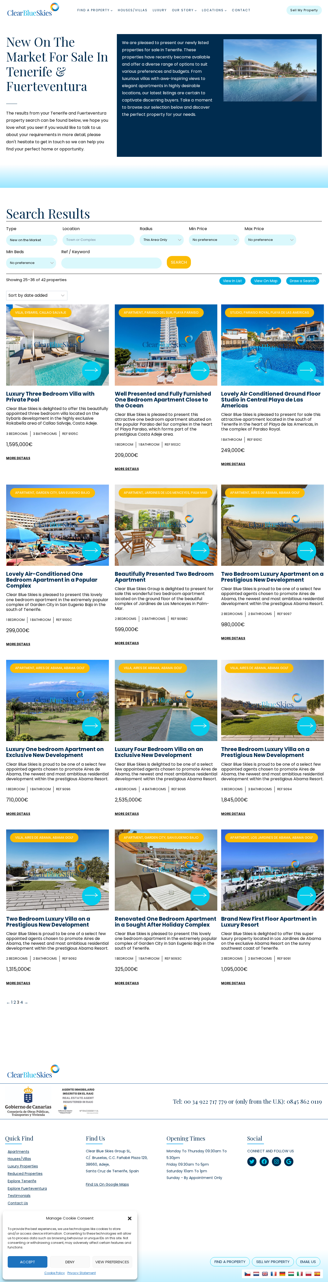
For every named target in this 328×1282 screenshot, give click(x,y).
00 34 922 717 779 (205, 1101)
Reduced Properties (25, 1173)
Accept (27, 1262)
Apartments (18, 1151)
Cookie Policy (54, 1273)
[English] (265, 1273)
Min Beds (15, 252)
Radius (146, 229)
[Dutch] (256, 1273)
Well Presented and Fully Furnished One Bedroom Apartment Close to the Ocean (163, 399)
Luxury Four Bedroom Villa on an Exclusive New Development (159, 752)
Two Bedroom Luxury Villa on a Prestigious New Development (48, 921)
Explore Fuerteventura (27, 1188)
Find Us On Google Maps (107, 1184)
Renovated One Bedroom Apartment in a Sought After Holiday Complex (165, 921)
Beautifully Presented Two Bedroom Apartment (164, 576)
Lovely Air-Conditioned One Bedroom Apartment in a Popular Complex (51, 579)
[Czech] (247, 1273)
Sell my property (304, 10)
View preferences (112, 1262)
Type (11, 229)
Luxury (160, 10)
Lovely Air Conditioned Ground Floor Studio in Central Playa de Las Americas (271, 399)
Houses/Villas (133, 10)
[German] (282, 1273)
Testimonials (19, 1195)
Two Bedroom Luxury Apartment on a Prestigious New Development (272, 576)
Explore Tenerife (22, 1181)
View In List (232, 280)
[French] (274, 1273)
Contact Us (18, 1203)
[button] (129, 1218)
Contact (241, 10)
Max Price (254, 229)
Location (71, 229)
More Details (18, 458)
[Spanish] (317, 1273)
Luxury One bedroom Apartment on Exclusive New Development (55, 752)
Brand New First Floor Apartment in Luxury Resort (269, 921)
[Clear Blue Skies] (33, 10)
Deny (70, 1262)
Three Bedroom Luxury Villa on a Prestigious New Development (265, 752)
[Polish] (308, 1273)
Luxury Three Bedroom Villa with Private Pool (50, 396)
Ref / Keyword (75, 252)
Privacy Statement (81, 1273)
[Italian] (300, 1273)
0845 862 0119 (304, 1101)
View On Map (266, 280)
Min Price (198, 229)
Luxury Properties (23, 1166)
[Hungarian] (291, 1273)
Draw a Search (303, 280)
